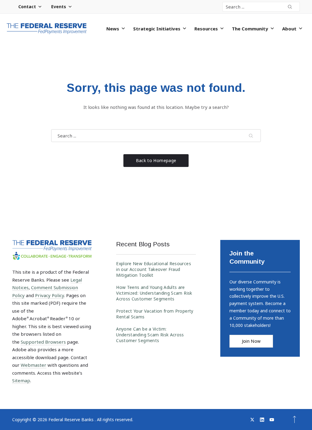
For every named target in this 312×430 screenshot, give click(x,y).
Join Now (251, 341)
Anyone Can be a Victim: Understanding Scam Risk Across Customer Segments (150, 334)
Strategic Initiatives (156, 29)
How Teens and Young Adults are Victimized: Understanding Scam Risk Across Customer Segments (154, 293)
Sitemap (21, 380)
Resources (206, 29)
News (112, 29)
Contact (27, 6)
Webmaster (33, 365)
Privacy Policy (49, 295)
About (289, 29)
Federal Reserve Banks (71, 419)
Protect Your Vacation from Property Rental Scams (154, 314)
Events (58, 6)
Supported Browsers (43, 342)
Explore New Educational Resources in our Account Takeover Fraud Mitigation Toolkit (153, 269)
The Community (250, 29)
